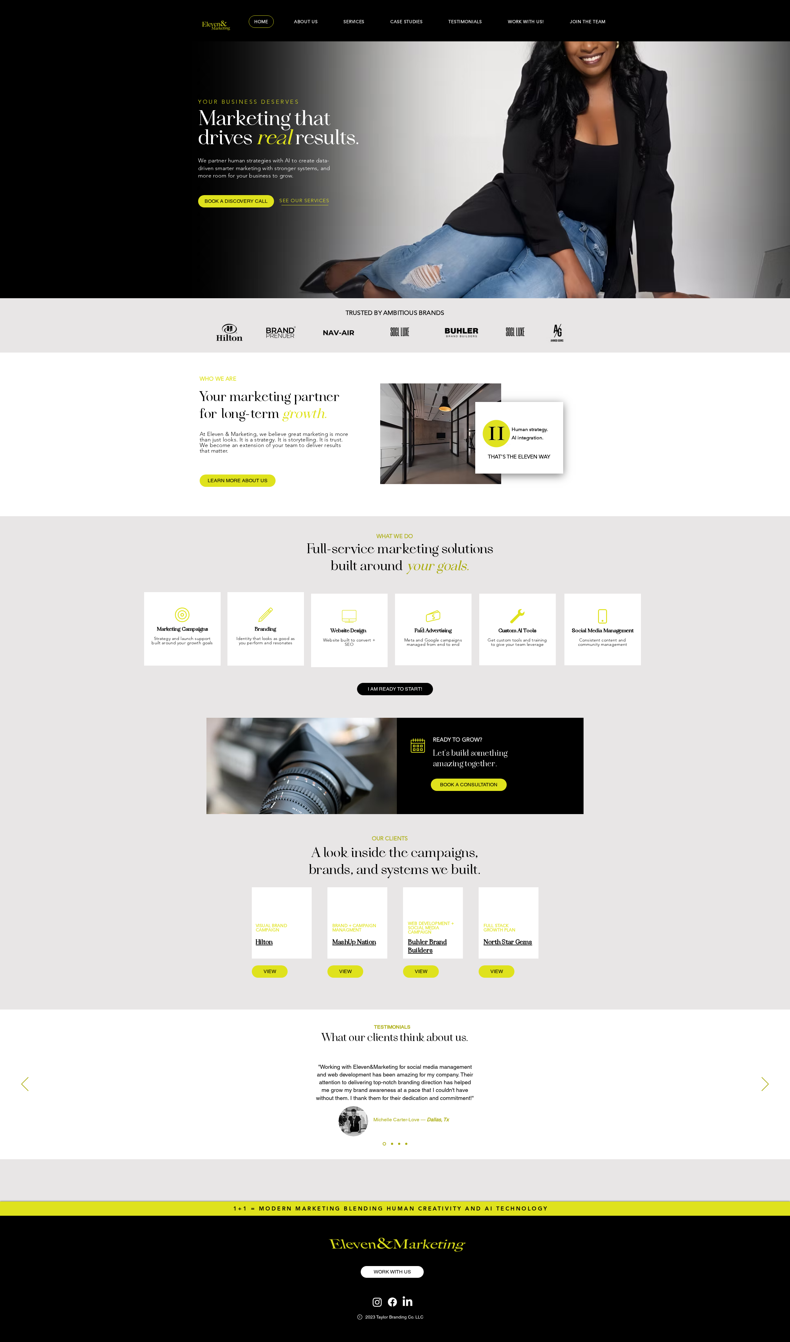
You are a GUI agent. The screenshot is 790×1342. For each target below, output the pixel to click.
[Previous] (24, 1084)
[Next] (765, 1084)
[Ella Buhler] (399, 1144)
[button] (587, 21)
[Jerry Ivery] (406, 1144)
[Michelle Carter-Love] (384, 1144)
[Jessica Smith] (391, 1144)
